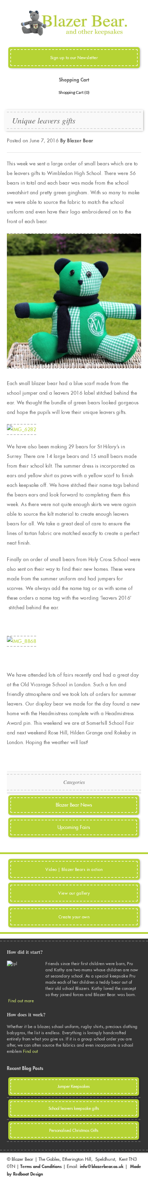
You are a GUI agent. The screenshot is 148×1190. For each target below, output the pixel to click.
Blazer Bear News (74, 805)
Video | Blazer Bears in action (74, 869)
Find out (31, 1051)
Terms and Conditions (41, 1166)
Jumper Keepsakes (73, 1086)
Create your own (74, 916)
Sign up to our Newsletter (74, 57)
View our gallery (74, 893)
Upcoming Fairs (73, 827)
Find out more (21, 1000)
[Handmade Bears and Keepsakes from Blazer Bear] (74, 34)
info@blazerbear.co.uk (102, 1166)
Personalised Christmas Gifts (73, 1130)
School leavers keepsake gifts (74, 1108)
